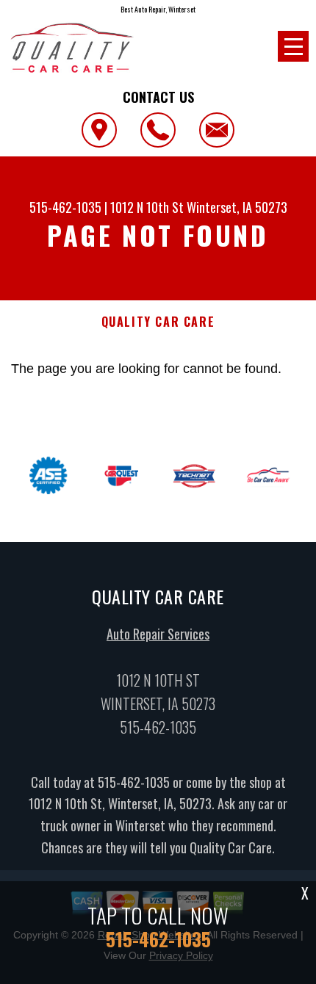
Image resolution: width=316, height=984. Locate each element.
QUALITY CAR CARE (158, 322)
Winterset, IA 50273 (237, 207)
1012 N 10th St (147, 207)
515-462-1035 (65, 207)
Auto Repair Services (158, 633)
